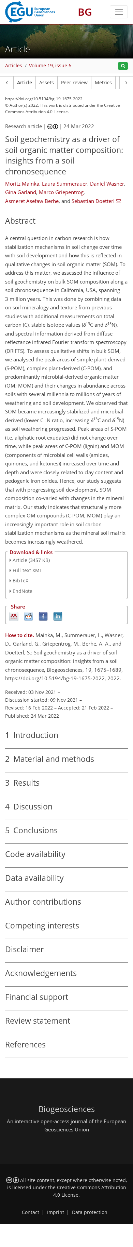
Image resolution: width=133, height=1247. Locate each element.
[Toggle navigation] (119, 11)
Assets (46, 83)
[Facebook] (43, 616)
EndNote (22, 591)
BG (85, 12)
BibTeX (20, 580)
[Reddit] (28, 616)
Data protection (89, 1212)
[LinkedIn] (57, 616)
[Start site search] (123, 66)
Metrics (103, 83)
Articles (13, 66)
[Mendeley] (13, 616)
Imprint (55, 1212)
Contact (30, 1212)
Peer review (74, 83)
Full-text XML (27, 570)
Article (24, 83)
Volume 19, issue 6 (50, 66)
